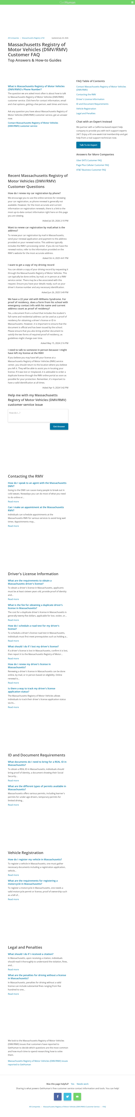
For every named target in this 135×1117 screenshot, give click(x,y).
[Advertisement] (38, 150)
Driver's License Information (90, 99)
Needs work (82, 1083)
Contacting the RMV (86, 94)
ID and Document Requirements (92, 103)
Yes (72, 1083)
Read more (13, 501)
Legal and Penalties (85, 113)
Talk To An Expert (88, 145)
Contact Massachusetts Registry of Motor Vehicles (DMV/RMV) (101, 88)
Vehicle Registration (86, 108)
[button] (132, 2)
